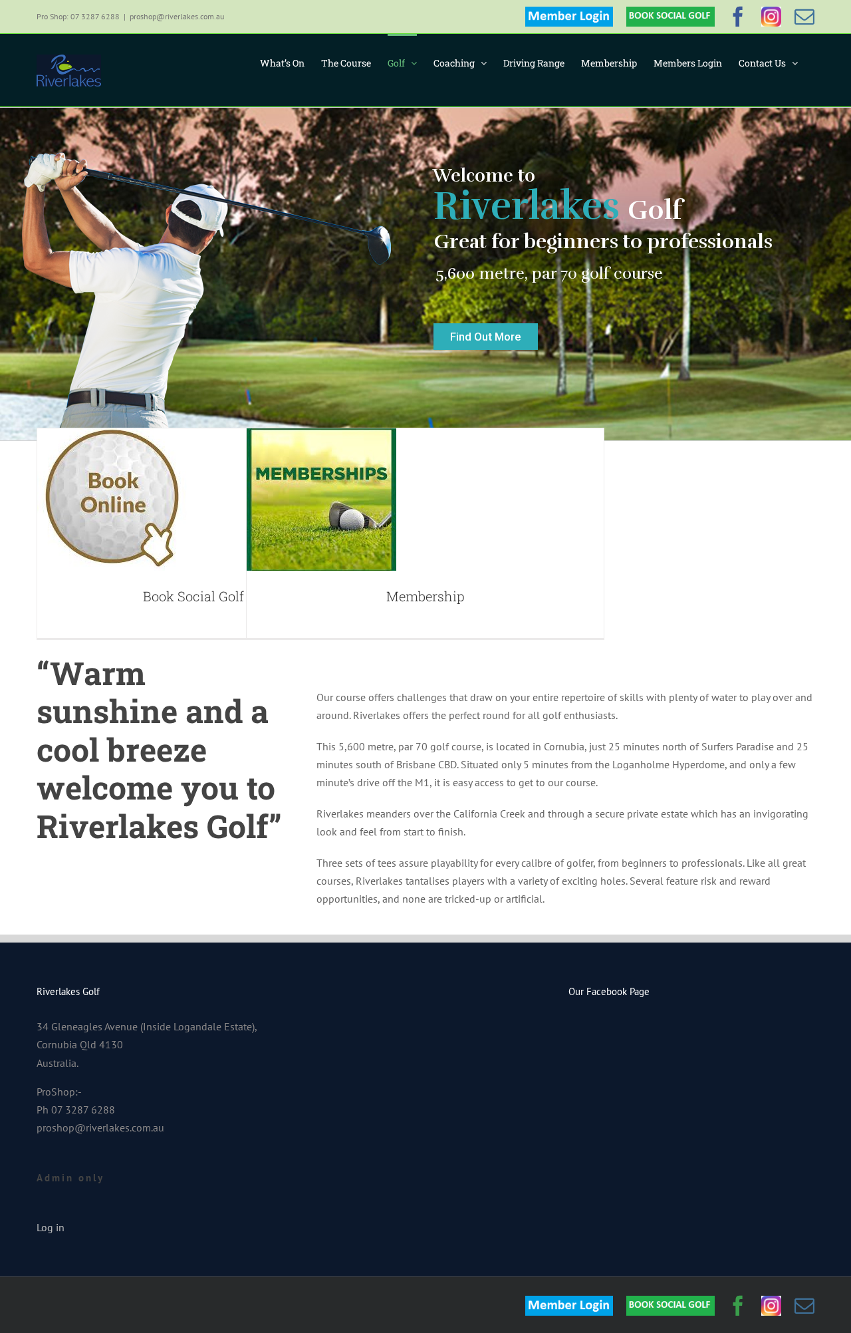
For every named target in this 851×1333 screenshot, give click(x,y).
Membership (425, 596)
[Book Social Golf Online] (112, 499)
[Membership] (321, 499)
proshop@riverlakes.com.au (177, 16)
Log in (50, 1227)
